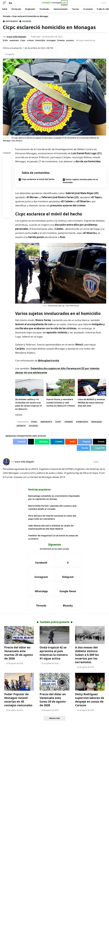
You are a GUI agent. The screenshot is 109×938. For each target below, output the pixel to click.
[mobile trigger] (5, 3)
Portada (6, 16)
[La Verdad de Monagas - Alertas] (54, 3)
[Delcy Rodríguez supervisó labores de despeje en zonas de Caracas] (90, 682)
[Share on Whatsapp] (29, 54)
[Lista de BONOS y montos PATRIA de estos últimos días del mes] (92, 387)
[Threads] (41, 602)
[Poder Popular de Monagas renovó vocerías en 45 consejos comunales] (19, 682)
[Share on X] (24, 54)
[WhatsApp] (41, 588)
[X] (105, 462)
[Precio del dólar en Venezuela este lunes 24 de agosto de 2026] (54, 682)
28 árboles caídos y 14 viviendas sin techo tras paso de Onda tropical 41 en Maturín (28, 404)
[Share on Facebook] (18, 54)
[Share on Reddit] (39, 54)
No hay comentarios (85, 40)
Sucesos (26, 21)
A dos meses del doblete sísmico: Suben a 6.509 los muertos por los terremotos (87, 654)
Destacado (12, 21)
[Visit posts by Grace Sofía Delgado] (6, 461)
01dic (5, 40)
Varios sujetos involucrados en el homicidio (80, 181)
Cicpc (22, 40)
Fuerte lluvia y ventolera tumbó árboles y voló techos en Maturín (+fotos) (60, 402)
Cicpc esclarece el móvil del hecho (37, 179)
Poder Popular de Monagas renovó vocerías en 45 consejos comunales (18, 699)
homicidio (40, 40)
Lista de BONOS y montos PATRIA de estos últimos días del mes (91, 402)
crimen (30, 40)
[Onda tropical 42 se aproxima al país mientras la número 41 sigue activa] (54, 635)
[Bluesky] (68, 602)
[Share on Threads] (50, 54)
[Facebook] (101, 462)
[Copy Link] (55, 54)
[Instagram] (41, 574)
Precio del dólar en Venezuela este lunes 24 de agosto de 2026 (53, 699)
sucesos (70, 40)
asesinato (14, 40)
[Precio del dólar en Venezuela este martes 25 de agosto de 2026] (19, 635)
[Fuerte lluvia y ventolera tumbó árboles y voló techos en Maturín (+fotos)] (60, 387)
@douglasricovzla (48, 360)
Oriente (61, 40)
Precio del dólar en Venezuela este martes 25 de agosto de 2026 (18, 652)
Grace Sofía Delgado (16, 36)
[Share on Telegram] (45, 54)
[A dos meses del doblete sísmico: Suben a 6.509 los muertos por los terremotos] (90, 635)
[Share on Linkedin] (34, 54)
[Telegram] (68, 574)
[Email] (7, 213)
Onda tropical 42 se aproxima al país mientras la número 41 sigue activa (54, 652)
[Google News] (68, 588)
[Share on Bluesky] (7, 207)
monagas (51, 40)
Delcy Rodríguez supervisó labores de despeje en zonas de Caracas (89, 699)
